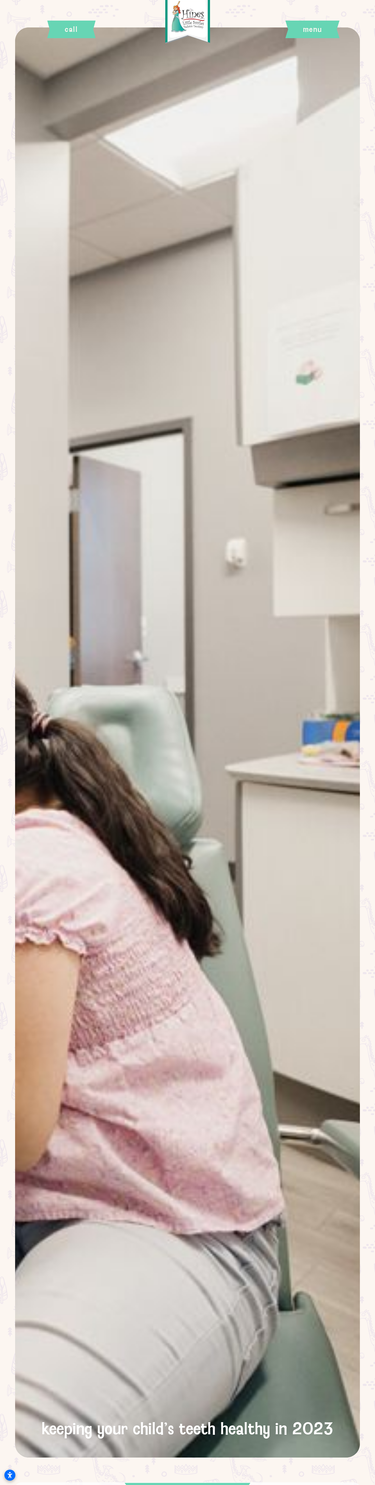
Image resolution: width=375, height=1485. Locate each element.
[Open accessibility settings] (9, 1475)
